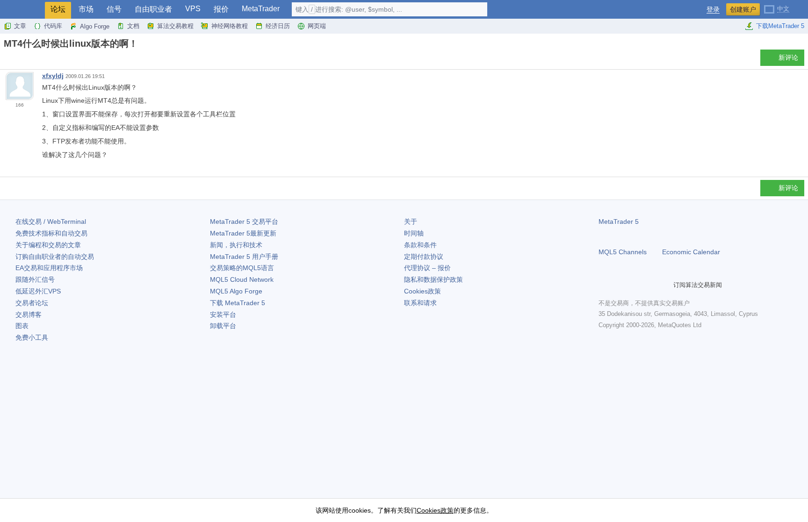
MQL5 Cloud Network (242, 279)
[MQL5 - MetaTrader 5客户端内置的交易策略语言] (22, 9)
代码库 (53, 25)
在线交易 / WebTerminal (50, 221)
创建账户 (743, 9)
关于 (410, 221)
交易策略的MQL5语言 (242, 268)
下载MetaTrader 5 (780, 25)
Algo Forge (94, 26)
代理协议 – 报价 (427, 268)
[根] (6, 60)
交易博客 (28, 314)
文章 (20, 25)
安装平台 (223, 314)
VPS (193, 9)
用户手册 (244, 256)
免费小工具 (31, 337)
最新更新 (243, 233)
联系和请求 (420, 303)
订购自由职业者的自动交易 (54, 256)
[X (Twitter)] (634, 285)
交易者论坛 (31, 303)
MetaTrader (261, 9)
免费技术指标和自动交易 (51, 233)
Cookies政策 (422, 291)
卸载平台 (223, 325)
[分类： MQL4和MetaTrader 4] (18, 60)
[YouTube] (649, 285)
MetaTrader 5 (619, 221)
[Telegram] (619, 285)
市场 (86, 9)
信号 (114, 9)
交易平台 (244, 221)
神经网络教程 (229, 25)
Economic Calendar (691, 252)
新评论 (788, 57)
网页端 (317, 25)
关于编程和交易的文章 (48, 245)
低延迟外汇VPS (38, 291)
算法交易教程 (175, 25)
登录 (713, 9)
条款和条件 (420, 245)
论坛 (57, 9)
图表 (22, 325)
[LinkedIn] (664, 285)
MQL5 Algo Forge (236, 291)
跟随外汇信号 (35, 279)
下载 (237, 303)
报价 (221, 9)
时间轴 (414, 233)
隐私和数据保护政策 (433, 279)
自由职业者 (153, 9)
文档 (133, 25)
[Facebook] (604, 285)
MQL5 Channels (623, 252)
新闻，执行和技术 (236, 245)
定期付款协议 (423, 256)
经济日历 (278, 25)
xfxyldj (53, 75)
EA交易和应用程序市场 (49, 268)
